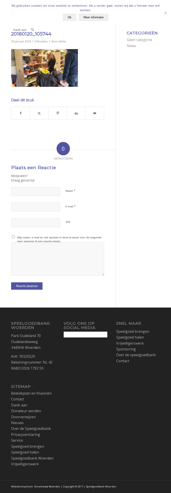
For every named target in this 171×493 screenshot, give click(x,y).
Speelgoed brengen (27, 446)
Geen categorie (139, 39)
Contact (17, 399)
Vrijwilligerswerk (25, 464)
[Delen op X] (39, 113)
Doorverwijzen (23, 416)
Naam (70, 191)
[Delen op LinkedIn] (76, 113)
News (131, 45)
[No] (165, 12)
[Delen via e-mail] (95, 113)
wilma (62, 41)
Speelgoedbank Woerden (32, 458)
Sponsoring (126, 349)
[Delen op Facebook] (20, 113)
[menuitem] (20, 30)
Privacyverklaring (25, 434)
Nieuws (17, 422)
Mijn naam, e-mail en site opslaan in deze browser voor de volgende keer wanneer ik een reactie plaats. (59, 239)
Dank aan (19, 405)
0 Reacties (41, 41)
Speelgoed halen (25, 452)
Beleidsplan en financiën (31, 393)
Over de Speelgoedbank (31, 428)
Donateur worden (26, 410)
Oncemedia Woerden (47, 486)
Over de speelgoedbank (136, 354)
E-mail (70, 206)
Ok (69, 17)
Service (17, 440)
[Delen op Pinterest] (58, 113)
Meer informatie (93, 17)
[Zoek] (32, 30)
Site (68, 221)
